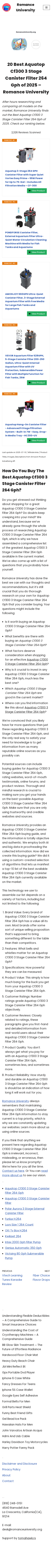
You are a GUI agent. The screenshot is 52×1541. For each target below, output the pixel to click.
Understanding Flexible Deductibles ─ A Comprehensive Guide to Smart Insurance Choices (25, 1320)
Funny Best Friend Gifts (17, 1413)
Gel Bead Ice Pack (14, 1419)
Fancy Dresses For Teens (18, 1384)
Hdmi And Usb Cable (16, 1436)
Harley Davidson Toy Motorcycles (25, 1442)
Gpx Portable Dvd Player (18, 1372)
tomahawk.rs (27, 1538)
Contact (8, 1481)
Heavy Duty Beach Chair (18, 1361)
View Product (38, 190)
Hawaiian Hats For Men (17, 1425)
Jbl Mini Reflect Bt (14, 1367)
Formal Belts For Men (16, 1401)
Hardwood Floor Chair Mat (20, 1355)
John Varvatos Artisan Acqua (22, 1430)
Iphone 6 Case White (16, 1378)
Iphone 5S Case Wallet (17, 1390)
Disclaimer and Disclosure (19, 1464)
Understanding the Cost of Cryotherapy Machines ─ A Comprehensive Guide (20, 1334)
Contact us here (13, 1171)
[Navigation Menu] (46, 7)
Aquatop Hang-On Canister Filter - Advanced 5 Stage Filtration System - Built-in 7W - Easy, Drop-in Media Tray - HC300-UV (26, 430)
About (6, 1475)
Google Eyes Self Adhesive (20, 1396)
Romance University (15, 1101)
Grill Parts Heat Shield (16, 1407)
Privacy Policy (11, 1469)
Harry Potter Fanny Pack (18, 1448)
